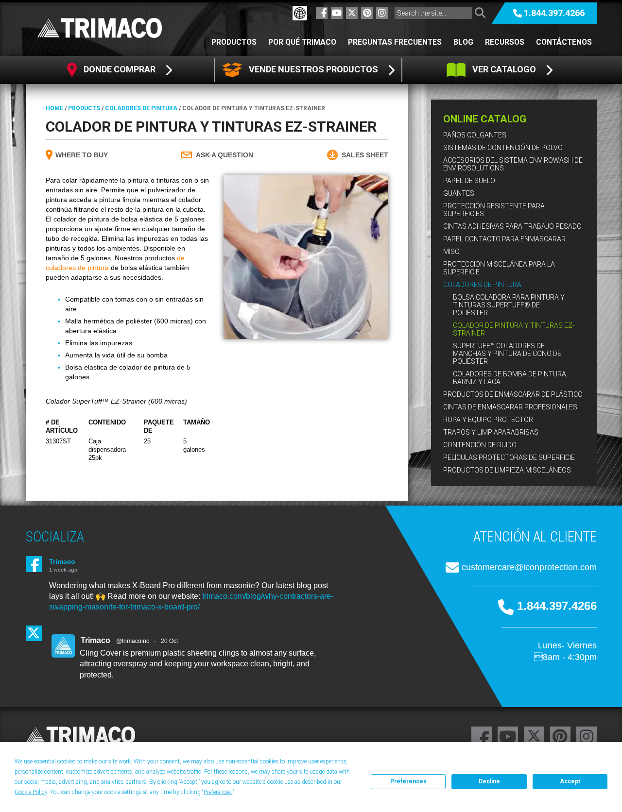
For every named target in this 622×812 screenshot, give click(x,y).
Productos (234, 42)
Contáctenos (564, 42)
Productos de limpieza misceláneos (507, 470)
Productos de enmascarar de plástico (513, 394)
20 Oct (169, 641)
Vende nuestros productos (313, 69)
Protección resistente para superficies (494, 210)
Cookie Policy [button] (31, 792)
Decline (489, 781)
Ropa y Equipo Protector (488, 419)
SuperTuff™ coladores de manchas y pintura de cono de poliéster (507, 353)
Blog (463, 42)
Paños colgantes (474, 135)
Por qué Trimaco (302, 42)
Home (54, 108)
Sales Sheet (365, 155)
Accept (570, 781)
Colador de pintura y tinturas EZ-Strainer (513, 329)
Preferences (408, 781)
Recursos (504, 42)
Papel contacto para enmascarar (504, 239)
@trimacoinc (132, 641)
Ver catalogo (504, 69)
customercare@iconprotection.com (529, 567)
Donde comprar (119, 69)
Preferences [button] (218, 792)
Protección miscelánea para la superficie (499, 268)
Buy (81, 155)
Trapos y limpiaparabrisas (490, 432)
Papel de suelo (469, 181)
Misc (451, 251)
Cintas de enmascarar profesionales (510, 407)
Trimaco (62, 561)
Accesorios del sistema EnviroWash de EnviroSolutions (513, 164)
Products (84, 108)
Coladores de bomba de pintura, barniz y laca (510, 378)
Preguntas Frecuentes (395, 42)
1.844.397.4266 (554, 13)
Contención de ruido (480, 445)
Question (224, 155)
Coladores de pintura (482, 284)
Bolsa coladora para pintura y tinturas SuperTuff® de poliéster (509, 305)
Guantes (458, 193)
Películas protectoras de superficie (509, 457)
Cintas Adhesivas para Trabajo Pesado (512, 226)
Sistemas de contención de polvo (503, 148)
